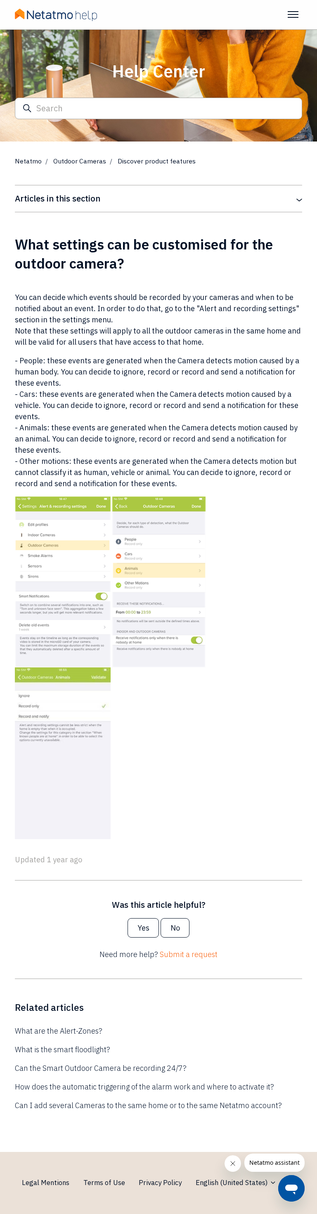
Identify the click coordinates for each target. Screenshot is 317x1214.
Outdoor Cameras (79, 161)
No (175, 928)
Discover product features (157, 161)
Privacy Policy (160, 1182)
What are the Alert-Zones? (58, 1031)
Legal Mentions (45, 1182)
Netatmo (28, 161)
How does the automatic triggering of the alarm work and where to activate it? (144, 1087)
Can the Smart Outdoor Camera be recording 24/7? (101, 1068)
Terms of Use (104, 1182)
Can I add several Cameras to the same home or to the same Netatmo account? (148, 1105)
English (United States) (233, 1182)
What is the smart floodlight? (62, 1049)
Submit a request (189, 954)
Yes (143, 928)
